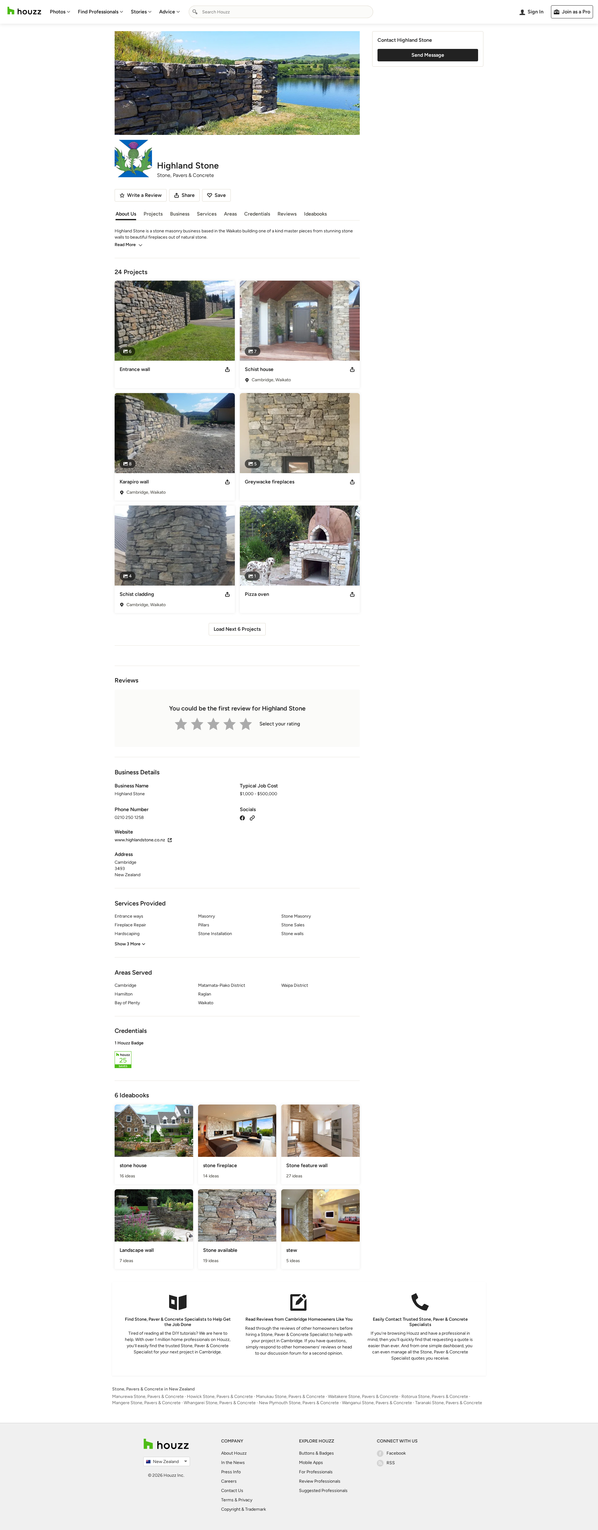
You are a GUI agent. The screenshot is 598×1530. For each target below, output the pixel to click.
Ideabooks (315, 214)
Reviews (287, 214)
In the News (233, 1462)
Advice (167, 12)
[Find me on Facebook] (242, 817)
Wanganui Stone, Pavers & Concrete (377, 1402)
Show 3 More (127, 944)
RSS (391, 1463)
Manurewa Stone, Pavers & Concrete (148, 1396)
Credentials (257, 214)
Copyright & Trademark (243, 1509)
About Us (126, 214)
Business (179, 214)
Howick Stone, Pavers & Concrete (220, 1396)
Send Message (427, 55)
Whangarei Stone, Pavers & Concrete (220, 1402)
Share (188, 195)
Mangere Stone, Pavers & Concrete (146, 1402)
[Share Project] (227, 369)
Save (220, 195)
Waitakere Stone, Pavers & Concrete (363, 1396)
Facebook (396, 1453)
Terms (227, 1500)
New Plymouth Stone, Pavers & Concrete (299, 1402)
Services (206, 214)
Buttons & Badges (316, 1453)
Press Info (231, 1472)
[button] (237, 1055)
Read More (125, 244)
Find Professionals (98, 12)
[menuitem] (60, 12)
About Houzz (234, 1453)
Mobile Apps (311, 1462)
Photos (57, 12)
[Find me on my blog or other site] (252, 817)
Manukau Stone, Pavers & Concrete (290, 1396)
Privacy (245, 1500)
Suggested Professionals (323, 1490)
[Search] (195, 12)
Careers (229, 1481)
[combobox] (281, 12)
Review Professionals (319, 1481)
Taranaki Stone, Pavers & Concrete (448, 1402)
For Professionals (316, 1472)
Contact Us (232, 1490)
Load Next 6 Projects (237, 629)
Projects (153, 214)
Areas (230, 214)
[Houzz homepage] (24, 11)
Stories (139, 12)
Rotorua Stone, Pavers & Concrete (434, 1396)
